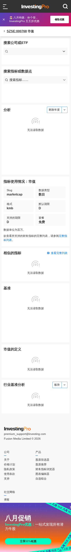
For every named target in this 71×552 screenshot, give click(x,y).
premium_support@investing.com (25, 433)
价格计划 (9, 464)
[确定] (4, 19)
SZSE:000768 (17, 31)
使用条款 (9, 473)
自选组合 (41, 478)
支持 (6, 478)
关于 (6, 459)
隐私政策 (9, 469)
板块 (57, 384)
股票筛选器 (42, 459)
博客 (6, 499)
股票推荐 (41, 464)
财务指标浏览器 (45, 469)
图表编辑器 (42, 473)
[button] (37, 19)
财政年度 (54, 109)
